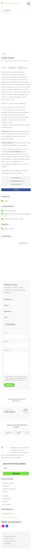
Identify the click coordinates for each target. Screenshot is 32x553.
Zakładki (5, 501)
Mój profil (5, 496)
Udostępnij (8, 432)
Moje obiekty (6, 499)
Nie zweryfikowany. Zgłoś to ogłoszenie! (17, 400)
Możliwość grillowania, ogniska (13, 219)
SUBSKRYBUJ (16, 473)
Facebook (16, 189)
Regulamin (5, 486)
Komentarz (7, 350)
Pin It (26, 432)
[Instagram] (3, 526)
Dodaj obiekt (6, 504)
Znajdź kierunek (23, 243)
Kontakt (4, 492)
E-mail (6, 342)
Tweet (18, 432)
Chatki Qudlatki (9, 412)
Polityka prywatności (9, 489)
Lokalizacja (12, 68)
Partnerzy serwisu (8, 483)
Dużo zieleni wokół (10, 211)
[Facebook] (7, 526)
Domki (4, 53)
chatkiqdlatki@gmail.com (17, 181)
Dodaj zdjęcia (11, 324)
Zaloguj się (7, 10)
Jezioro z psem (8, 229)
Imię (5, 333)
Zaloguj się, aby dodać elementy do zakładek (17, 426)
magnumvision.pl (9, 546)
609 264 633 (16, 178)
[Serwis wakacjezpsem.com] (10, 3)
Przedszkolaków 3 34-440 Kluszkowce (15, 60)
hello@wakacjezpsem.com (9, 517)
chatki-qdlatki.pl (16, 184)
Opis (4, 68)
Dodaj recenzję (22, 68)
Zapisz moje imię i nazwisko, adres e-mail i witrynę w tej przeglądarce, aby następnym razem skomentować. (15, 378)
